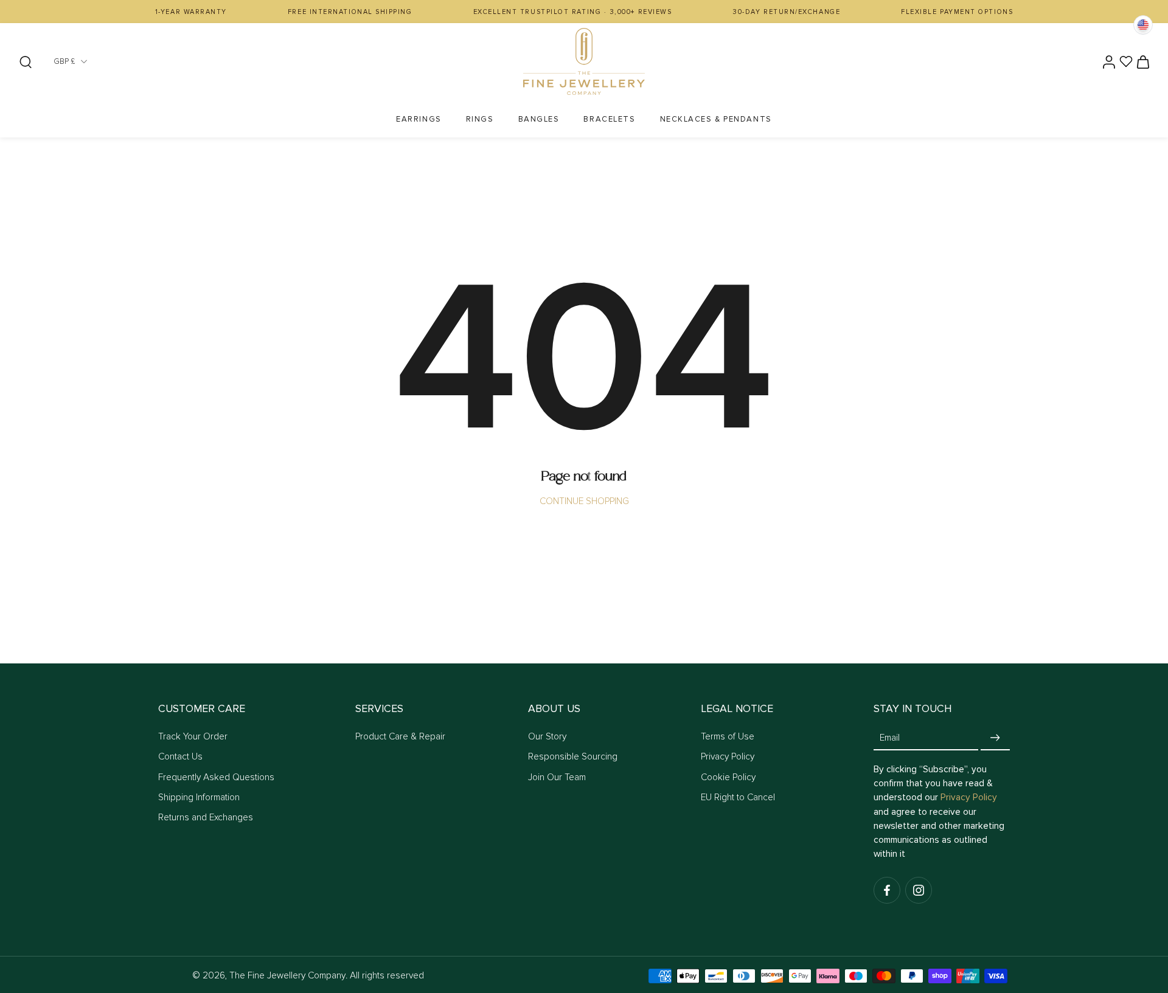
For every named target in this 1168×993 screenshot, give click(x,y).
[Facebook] (887, 890)
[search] (25, 61)
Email (890, 738)
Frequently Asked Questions (216, 777)
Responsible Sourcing (572, 757)
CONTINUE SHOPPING (584, 501)
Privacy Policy (727, 757)
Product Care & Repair (400, 736)
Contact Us (180, 757)
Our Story (547, 736)
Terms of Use (727, 736)
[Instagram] (918, 890)
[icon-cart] (1142, 61)
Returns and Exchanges (205, 817)
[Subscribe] (995, 737)
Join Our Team (557, 777)
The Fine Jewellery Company (287, 975)
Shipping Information (199, 797)
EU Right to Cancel (738, 797)
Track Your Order (193, 736)
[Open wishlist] (1126, 61)
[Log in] (1108, 61)
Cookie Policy (728, 777)
